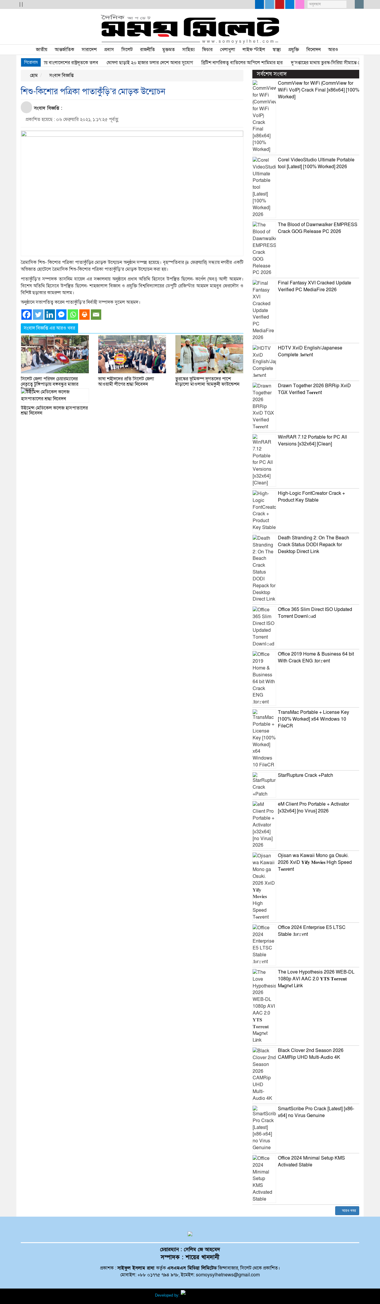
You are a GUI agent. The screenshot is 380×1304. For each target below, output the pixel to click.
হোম (33, 75)
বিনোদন (313, 49)
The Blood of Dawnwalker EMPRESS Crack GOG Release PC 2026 (317, 228)
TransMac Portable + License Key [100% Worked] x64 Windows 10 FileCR (313, 719)
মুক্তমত (168, 49)
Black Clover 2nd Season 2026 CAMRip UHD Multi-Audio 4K (310, 1054)
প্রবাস (109, 49)
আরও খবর (348, 1210)
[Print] (84, 314)
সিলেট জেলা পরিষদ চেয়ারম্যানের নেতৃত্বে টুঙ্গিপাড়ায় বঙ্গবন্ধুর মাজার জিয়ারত (49, 384)
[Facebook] (26, 314)
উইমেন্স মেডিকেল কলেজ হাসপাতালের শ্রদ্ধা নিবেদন (54, 411)
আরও (333, 49)
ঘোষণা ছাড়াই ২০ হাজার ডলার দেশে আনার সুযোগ (135, 62)
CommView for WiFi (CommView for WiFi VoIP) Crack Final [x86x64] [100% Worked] (318, 90)
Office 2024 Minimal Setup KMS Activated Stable (311, 1161)
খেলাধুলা (227, 49)
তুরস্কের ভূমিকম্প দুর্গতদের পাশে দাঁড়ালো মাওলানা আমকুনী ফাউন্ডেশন (207, 382)
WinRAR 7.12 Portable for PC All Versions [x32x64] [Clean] (312, 440)
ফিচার (207, 49)
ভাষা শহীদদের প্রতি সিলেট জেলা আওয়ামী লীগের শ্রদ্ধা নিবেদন (126, 382)
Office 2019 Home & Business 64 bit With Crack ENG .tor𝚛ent (316, 657)
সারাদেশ (89, 49)
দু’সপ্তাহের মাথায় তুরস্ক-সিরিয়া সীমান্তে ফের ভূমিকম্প (322, 62)
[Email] (96, 314)
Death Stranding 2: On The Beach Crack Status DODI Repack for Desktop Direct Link (313, 545)
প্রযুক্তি (293, 49)
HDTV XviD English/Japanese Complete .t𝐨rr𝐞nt (310, 351)
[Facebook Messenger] (61, 314)
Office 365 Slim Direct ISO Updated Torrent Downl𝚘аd (315, 613)
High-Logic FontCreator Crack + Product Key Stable (311, 496)
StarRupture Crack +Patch (305, 775)
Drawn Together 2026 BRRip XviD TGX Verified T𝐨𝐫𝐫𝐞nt (314, 389)
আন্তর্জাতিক (64, 49)
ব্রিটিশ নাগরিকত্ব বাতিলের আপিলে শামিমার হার (227, 62)
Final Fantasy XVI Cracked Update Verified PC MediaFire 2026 (314, 286)
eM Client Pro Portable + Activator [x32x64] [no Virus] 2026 (313, 807)
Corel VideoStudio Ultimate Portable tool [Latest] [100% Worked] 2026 (316, 163)
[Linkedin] (50, 314)
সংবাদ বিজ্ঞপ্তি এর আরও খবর (49, 328)
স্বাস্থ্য (277, 49)
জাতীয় (41, 49)
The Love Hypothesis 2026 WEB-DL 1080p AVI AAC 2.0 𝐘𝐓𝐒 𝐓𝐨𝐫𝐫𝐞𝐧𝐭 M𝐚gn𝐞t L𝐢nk (316, 979)
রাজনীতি (147, 49)
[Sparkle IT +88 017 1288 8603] (203, 1295)
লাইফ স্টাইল (254, 49)
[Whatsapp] (73, 314)
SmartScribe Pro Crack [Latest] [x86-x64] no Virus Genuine (316, 1112)
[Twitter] (38, 314)
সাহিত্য (188, 49)
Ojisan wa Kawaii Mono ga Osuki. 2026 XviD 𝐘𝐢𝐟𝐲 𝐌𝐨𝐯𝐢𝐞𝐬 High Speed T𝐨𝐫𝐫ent (315, 862)
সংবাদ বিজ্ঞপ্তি (61, 75)
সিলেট (127, 49)
